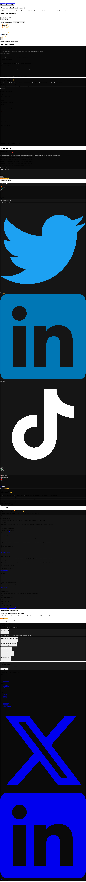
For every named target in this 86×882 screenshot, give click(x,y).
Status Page (5, 697)
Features (4, 676)
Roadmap (4, 678)
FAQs (4, 680)
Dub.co (1, 176)
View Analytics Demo (4, 505)
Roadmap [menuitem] (7, 3)
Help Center (5, 694)
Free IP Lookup (6, 689)
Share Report (6, 488)
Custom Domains (6, 686)
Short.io (1, 175)
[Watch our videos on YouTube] (1, 879)
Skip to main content (4, 0)
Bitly (1, 172)
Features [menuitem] (2, 3)
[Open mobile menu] (12, 5)
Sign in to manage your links (19, 22)
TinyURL (2, 173)
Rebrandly (2, 177)
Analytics (4, 687)
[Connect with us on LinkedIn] (43, 877)
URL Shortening (6, 685)
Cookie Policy (5, 704)
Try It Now (2, 88)
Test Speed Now (3, 167)
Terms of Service (6, 703)
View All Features (3, 608)
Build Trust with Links (4, 552)
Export (2, 488)
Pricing (4, 677)
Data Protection (6, 705)
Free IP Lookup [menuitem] (12, 3)
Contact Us (5, 696)
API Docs (4, 695)
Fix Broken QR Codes (4, 531)
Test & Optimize (3, 587)
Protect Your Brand (4, 570)
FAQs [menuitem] (5, 3)
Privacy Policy (5, 702)
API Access (5, 688)
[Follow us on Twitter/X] (43, 792)
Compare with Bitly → (4, 178)
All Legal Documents (7, 706)
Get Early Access (12, 608)
